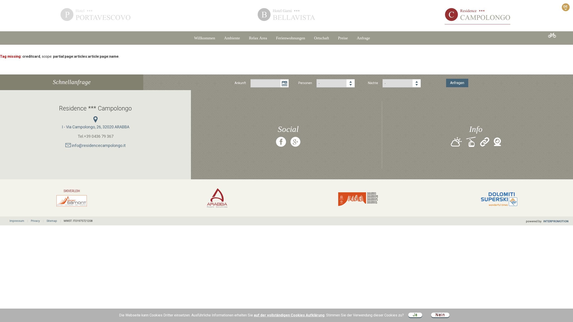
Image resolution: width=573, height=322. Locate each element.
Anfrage (363, 38)
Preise (343, 38)
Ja (415, 315)
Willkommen (204, 38)
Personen (305, 83)
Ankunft (240, 83)
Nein (440, 315)
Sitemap (52, 220)
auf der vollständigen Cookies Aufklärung (289, 315)
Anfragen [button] (457, 83)
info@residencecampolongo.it (98, 145)
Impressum (17, 220)
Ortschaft (321, 38)
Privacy (35, 220)
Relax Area (258, 38)
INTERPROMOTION (556, 221)
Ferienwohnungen (290, 38)
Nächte (373, 83)
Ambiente (232, 38)
